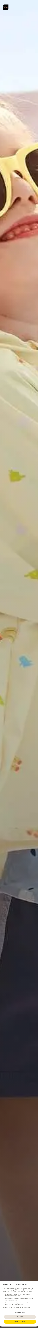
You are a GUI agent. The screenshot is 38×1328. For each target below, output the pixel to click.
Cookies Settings (20, 1312)
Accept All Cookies (19, 1321)
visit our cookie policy (23, 1307)
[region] (19, 1304)
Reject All (20, 1317)
